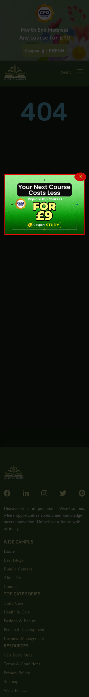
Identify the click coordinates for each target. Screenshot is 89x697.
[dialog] (44, 204)
